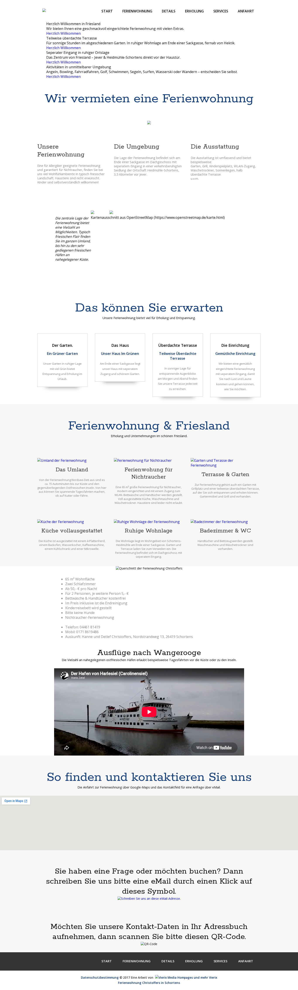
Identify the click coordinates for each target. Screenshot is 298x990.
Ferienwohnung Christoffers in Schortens (149, 983)
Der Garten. (62, 345)
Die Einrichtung (235, 345)
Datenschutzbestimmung (100, 977)
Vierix (212, 977)
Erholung (194, 11)
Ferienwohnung (137, 11)
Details (168, 11)
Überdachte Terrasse (177, 345)
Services (220, 11)
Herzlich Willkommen (63, 33)
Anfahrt (246, 11)
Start (107, 11)
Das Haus (120, 345)
